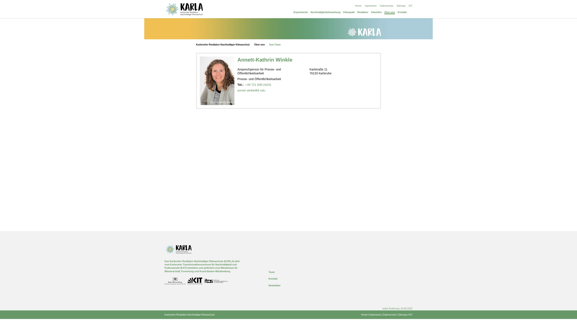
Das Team (275, 44)
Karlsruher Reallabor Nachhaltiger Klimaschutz (223, 44)
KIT (410, 6)
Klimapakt (349, 12)
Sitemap (401, 6)
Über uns (389, 12)
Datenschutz (386, 6)
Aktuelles (376, 12)
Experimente (300, 12)
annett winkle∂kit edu (251, 90)
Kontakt (402, 12)
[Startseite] (411, 12)
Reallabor (362, 12)
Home (358, 6)
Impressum (371, 6)
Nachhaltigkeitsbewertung (325, 12)
